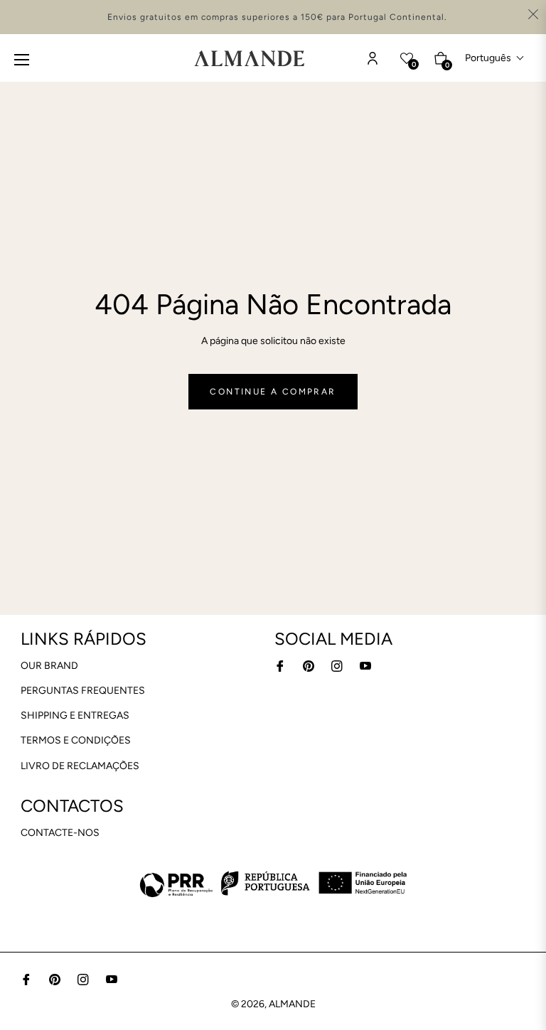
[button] (495, 58)
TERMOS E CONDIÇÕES (76, 740)
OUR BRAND (49, 666)
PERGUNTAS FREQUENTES (83, 691)
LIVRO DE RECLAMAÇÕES (80, 766)
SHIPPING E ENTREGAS (75, 715)
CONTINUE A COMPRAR (273, 392)
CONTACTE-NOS (60, 833)
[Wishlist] (372, 58)
